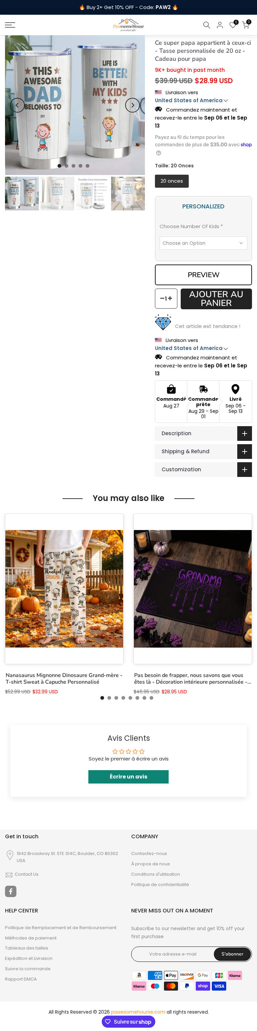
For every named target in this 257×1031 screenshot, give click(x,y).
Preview (204, 275)
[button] (203, 227)
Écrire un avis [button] (128, 777)
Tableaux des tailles (26, 948)
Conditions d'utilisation (155, 874)
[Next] (132, 105)
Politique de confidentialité (160, 885)
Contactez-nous (149, 854)
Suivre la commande (28, 969)
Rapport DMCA (21, 979)
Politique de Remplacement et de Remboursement (60, 928)
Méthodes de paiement (31, 938)
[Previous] (17, 105)
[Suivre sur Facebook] (10, 891)
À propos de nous (150, 864)
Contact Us (26, 874)
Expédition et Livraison (29, 959)
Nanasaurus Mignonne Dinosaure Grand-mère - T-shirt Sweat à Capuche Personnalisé (64, 678)
